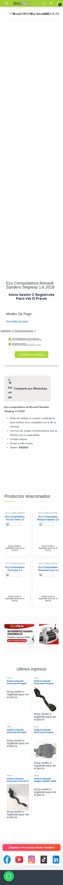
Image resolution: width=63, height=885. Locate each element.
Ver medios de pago (17, 321)
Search (44, 3)
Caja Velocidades (40, 14)
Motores (17, 14)
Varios (9, 678)
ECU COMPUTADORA (14, 513)
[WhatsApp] (9, 876)
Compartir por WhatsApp (30, 388)
